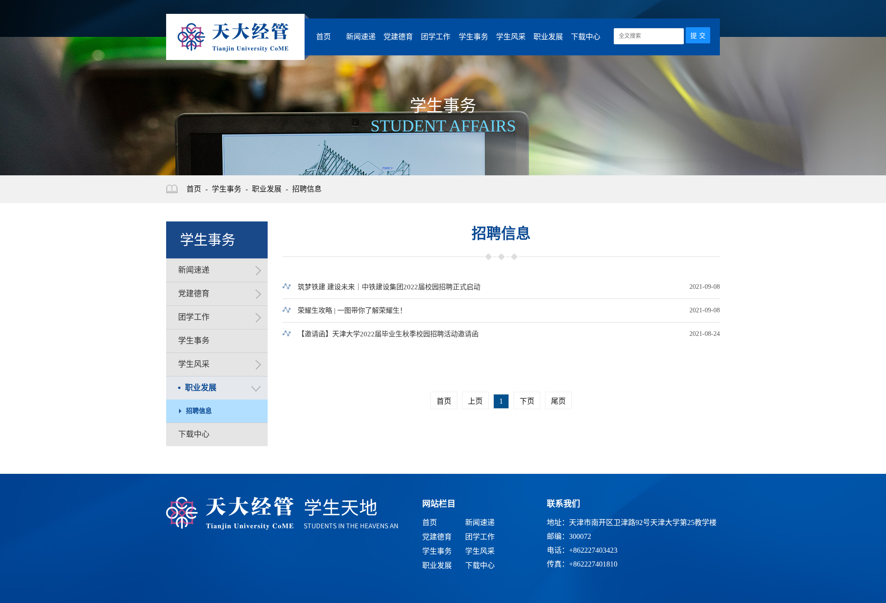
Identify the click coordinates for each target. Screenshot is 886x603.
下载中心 (585, 37)
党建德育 (398, 37)
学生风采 (511, 37)
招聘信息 (307, 189)
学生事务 (473, 37)
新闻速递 (361, 37)
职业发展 (548, 37)
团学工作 (435, 37)
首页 (323, 37)
